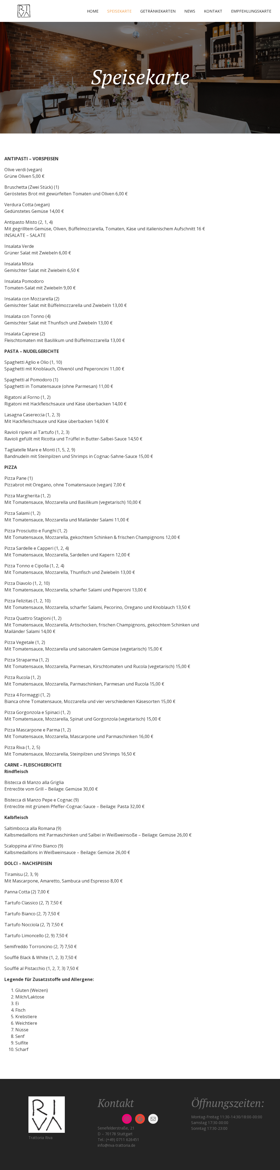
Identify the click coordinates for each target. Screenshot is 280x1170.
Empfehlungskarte (251, 11)
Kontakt (213, 11)
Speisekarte (119, 11)
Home (92, 11)
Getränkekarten (158, 11)
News (189, 11)
